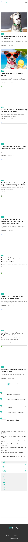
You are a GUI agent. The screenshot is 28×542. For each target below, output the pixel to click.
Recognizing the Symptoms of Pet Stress (10, 456)
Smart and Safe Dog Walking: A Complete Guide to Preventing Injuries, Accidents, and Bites (13, 260)
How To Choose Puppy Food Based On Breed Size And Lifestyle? (16, 419)
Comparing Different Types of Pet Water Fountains (15, 413)
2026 (3, 462)
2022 (3, 482)
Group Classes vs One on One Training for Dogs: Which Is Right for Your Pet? (13, 147)
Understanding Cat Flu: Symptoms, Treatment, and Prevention (15, 393)
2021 (3, 485)
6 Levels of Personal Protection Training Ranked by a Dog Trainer (14, 111)
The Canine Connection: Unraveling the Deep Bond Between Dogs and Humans (13, 184)
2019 (3, 490)
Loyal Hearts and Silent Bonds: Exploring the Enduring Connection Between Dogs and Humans (12, 221)
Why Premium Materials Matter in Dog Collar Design (13, 38)
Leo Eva (4, 45)
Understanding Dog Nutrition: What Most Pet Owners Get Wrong (12, 297)
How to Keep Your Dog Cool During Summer (12, 74)
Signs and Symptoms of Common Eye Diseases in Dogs (13, 370)
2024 (3, 477)
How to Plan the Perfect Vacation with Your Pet (16, 400)
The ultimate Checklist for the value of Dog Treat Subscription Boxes (13, 334)
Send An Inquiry (14, 538)
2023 (3, 479)
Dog (3, 34)
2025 (3, 474)
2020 (3, 487)
